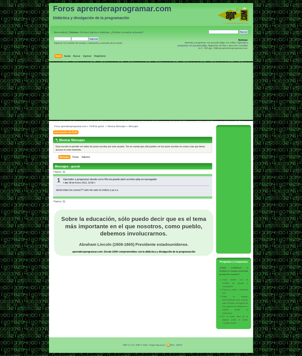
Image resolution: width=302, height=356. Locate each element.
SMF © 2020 (142, 345)
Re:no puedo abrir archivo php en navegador (131, 179)
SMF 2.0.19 (128, 345)
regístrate (105, 32)
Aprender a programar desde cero (83, 179)
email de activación (132, 32)
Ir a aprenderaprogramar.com (235, 23)
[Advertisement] (151, 91)
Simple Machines (157, 345)
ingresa (93, 32)
